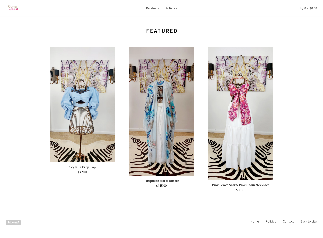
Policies (171, 8)
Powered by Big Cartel (13, 222)
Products (152, 8)
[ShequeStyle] (25, 8)
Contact (288, 221)
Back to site (308, 221)
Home (254, 221)
